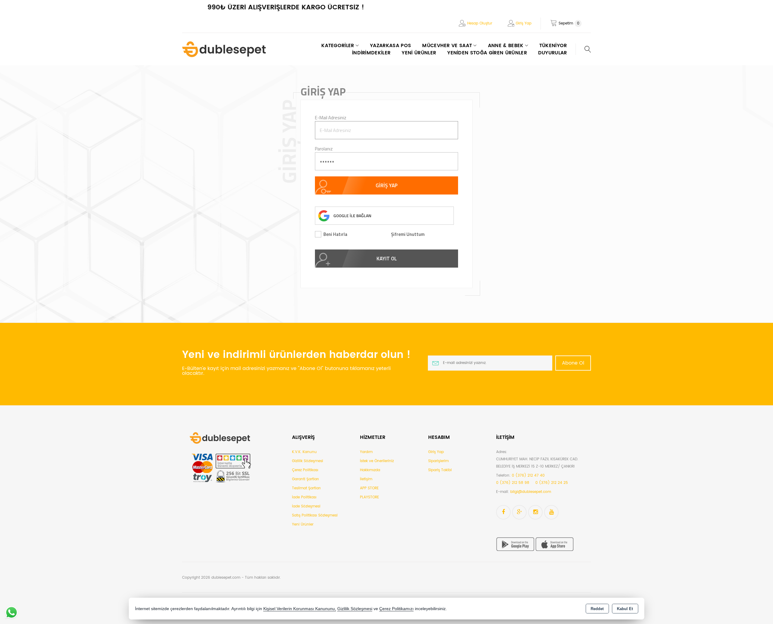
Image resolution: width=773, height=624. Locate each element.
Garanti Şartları (305, 479)
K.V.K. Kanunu (304, 452)
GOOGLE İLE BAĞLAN (352, 215)
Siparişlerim (438, 461)
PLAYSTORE (369, 497)
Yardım (366, 452)
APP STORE (369, 488)
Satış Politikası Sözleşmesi (315, 515)
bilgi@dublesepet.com (530, 492)
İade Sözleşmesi (306, 506)
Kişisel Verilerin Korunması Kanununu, (299, 608)
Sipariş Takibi (440, 470)
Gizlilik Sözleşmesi (307, 461)
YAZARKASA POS (390, 45)
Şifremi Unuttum (408, 234)
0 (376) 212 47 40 (528, 475)
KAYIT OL (387, 258)
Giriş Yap (523, 23)
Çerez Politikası (305, 470)
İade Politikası (304, 497)
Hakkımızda (370, 470)
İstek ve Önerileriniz (377, 461)
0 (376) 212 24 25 (551, 483)
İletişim (366, 479)
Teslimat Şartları (306, 488)
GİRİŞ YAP (387, 185)
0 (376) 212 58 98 (512, 483)
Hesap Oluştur (479, 23)
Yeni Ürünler (302, 524)
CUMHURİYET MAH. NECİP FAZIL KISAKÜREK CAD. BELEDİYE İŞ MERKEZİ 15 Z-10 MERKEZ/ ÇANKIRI (537, 462)
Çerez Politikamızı (396, 608)
